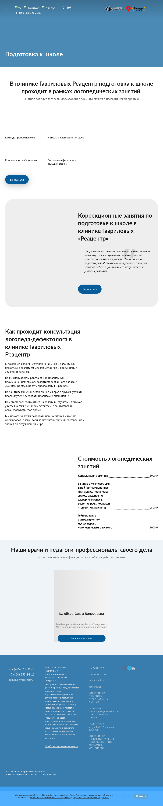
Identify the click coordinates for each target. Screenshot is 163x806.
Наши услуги (97, 674)
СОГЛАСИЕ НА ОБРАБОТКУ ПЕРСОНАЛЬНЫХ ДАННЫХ (98, 697)
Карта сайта (96, 680)
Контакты (95, 686)
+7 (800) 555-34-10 (21, 674)
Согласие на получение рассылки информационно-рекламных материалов (102, 742)
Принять (141, 796)
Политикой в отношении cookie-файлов (50, 797)
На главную (96, 668)
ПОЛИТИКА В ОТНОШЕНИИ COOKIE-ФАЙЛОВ (102, 726)
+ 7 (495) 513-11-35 (22, 669)
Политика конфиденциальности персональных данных (103, 713)
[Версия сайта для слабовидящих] (114, 8)
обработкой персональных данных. (91, 797)
